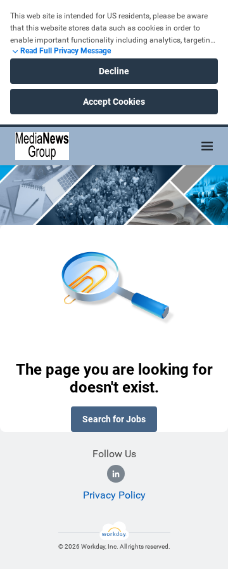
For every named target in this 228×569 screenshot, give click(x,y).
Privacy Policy (114, 495)
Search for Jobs (114, 419)
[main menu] (207, 146)
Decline (114, 71)
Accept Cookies (114, 102)
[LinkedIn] (116, 474)
